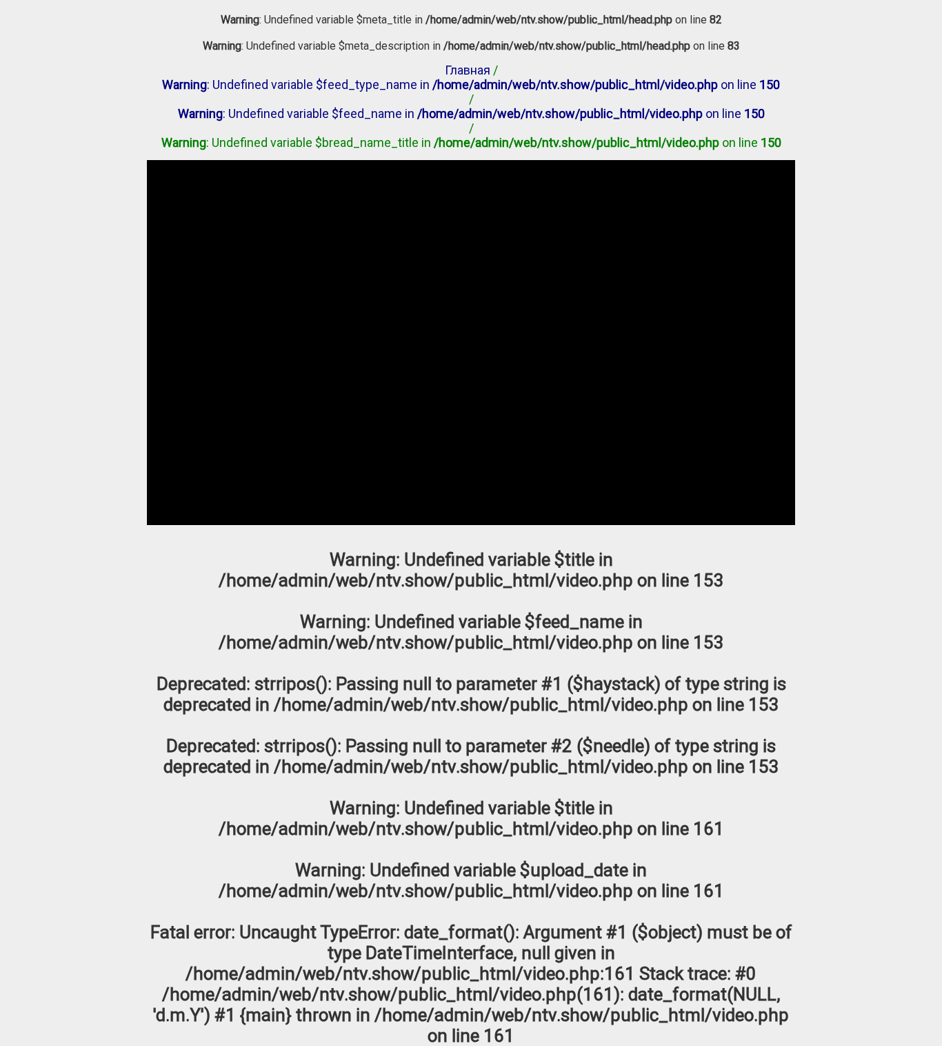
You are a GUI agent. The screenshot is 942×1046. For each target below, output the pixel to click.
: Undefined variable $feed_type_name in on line (471, 84)
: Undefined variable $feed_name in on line (471, 113)
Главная (467, 70)
